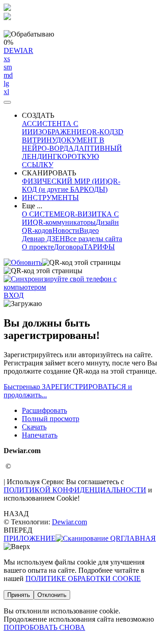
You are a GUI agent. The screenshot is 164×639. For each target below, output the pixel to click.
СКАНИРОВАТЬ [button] (49, 173)
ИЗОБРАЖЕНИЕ (60, 132)
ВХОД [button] (14, 295)
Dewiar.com (69, 522)
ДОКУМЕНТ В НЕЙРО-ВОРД (63, 144)
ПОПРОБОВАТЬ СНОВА (44, 627)
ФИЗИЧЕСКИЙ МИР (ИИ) (65, 181)
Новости (65, 230)
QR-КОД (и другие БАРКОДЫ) (71, 185)
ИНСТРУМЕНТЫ (50, 197)
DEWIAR (18, 71)
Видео (89, 230)
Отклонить (52, 594)
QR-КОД (100, 132)
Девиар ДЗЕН (43, 239)
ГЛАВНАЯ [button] (138, 538)
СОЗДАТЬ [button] (38, 115)
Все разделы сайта (93, 239)
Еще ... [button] (32, 206)
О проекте (38, 247)
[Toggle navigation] (7, 102)
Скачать (34, 427)
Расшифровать (44, 410)
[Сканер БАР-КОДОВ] (88, 538)
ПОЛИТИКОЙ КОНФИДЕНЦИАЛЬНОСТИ (75, 490)
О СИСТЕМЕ (43, 214)
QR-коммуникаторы (64, 222)
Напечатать (39, 435)
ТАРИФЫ (99, 247)
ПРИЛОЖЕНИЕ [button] (30, 538)
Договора (68, 247)
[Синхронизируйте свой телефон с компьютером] (82, 287)
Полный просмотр (50, 418)
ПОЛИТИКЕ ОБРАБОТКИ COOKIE (83, 578)
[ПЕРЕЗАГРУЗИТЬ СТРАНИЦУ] (23, 262)
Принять (18, 594)
